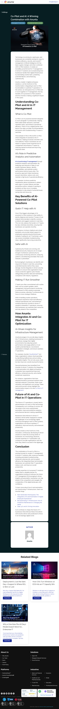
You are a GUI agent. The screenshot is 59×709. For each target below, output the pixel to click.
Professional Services (51, 685)
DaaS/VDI (34, 655)
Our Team (4, 658)
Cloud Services (36, 660)
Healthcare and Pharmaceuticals (36, 678)
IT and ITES (35, 682)
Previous (4, 354)
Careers (4, 662)
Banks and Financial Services (37, 674)
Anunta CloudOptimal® (8, 675)
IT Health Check (53, 1)
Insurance (48, 673)
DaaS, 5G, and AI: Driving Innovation (28, 506)
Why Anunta (5, 655)
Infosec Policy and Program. (46, 706)
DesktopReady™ (6, 673)
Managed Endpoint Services (39, 658)
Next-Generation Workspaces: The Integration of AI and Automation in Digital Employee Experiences (30, 496)
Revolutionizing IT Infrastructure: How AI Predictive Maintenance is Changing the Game (29, 502)
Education (48, 682)
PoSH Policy (5, 664)
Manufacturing (35, 685)
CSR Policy (14, 696)
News (3, 660)
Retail (47, 678)
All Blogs (5, 12)
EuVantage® (5, 677)
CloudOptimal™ (33, 354)
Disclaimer (9, 696)
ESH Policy (19, 696)
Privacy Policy (3, 696)
